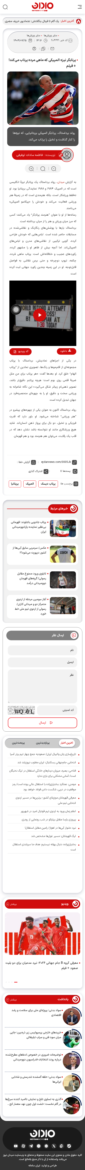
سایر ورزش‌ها (50, 35)
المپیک (30, 484)
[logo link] (42, 6)
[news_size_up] (31, 168)
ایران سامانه (34, 1166)
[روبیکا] (46, 1146)
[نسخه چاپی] (34, 48)
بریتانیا (15, 484)
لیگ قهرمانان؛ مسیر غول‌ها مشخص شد (53, 836)
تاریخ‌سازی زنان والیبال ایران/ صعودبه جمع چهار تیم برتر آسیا (43, 754)
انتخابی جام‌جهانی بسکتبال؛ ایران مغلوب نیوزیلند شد (46, 762)
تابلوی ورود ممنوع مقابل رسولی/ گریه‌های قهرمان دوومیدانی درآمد (31, 579)
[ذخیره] (43, 49)
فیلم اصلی (61, 363)
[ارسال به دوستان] (52, 48)
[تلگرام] (31, 1146)
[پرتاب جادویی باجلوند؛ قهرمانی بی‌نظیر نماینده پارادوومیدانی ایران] (63, 528)
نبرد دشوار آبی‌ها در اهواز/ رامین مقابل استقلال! (50, 828)
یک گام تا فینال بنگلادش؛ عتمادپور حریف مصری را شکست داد (32, 21)
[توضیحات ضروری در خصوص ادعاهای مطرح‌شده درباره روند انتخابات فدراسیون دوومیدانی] (71, 1061)
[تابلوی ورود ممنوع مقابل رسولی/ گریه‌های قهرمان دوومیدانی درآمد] (63, 579)
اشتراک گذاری (35, 471)
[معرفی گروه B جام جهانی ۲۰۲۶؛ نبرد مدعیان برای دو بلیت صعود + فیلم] (42, 934)
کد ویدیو (23, 351)
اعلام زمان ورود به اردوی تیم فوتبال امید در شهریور (48, 811)
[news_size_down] (53, 168)
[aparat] (23, 1146)
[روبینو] (38, 1146)
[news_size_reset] (42, 168)
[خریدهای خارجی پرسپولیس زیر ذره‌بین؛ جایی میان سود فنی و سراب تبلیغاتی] (71, 1039)
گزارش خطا (24, 462)
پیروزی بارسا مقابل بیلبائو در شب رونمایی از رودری (49, 819)
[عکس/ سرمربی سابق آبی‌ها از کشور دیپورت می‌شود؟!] (63, 554)
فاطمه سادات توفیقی (29, 155)
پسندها (66, 471)
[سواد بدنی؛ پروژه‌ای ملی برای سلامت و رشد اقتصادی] (71, 1016)
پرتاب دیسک (48, 484)
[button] (15, 982)
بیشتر (13, 904)
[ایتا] (61, 1146)
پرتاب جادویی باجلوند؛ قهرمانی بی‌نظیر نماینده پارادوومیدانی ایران (28, 527)
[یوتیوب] (16, 1146)
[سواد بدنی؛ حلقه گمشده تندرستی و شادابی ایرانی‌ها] (71, 1083)
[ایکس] (54, 1146)
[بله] (69, 1146)
